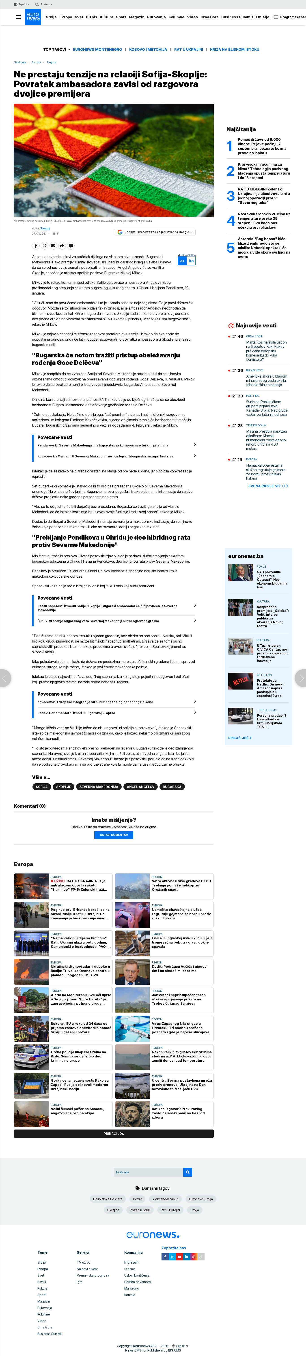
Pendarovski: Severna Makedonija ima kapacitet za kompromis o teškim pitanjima (102, 445)
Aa (182, 261)
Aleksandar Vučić (165, 1199)
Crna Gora (209, 17)
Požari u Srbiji (140, 1210)
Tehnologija (256, 425)
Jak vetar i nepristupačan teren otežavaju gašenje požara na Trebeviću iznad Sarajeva (179, 999)
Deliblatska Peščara (107, 1199)
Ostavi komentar (114, 835)
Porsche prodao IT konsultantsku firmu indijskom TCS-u (272, 721)
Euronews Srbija (201, 1199)
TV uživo (83, 1262)
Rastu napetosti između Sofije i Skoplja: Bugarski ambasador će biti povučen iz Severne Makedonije (107, 608)
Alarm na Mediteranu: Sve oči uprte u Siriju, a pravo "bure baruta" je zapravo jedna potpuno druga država (81, 999)
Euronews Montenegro (97, 49)
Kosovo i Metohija (148, 49)
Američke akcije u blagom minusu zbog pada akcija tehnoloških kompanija (266, 380)
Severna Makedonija (99, 787)
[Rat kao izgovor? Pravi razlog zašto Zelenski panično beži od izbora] (132, 1114)
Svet (79, 17)
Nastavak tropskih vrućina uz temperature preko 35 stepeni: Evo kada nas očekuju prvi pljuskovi (264, 221)
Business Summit (237, 17)
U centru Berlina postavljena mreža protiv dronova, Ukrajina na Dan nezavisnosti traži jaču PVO (182, 1084)
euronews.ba (246, 556)
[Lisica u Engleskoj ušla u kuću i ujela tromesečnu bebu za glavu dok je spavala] (132, 943)
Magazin (136, 17)
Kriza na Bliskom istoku (234, 49)
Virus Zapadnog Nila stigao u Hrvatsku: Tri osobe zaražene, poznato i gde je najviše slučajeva (180, 1027)
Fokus (261, 566)
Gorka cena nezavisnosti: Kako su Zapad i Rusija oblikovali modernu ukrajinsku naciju (80, 1084)
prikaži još (114, 1134)
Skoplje (63, 787)
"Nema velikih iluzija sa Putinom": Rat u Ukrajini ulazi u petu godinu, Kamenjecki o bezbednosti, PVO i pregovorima (79, 942)
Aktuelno (264, 675)
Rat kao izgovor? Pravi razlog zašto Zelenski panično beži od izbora (178, 1113)
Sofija (42, 787)
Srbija (51, 17)
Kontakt (129, 1295)
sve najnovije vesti (266, 486)
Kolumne (176, 17)
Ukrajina (113, 1210)
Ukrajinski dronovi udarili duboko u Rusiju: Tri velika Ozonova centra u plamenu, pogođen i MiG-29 (80, 970)
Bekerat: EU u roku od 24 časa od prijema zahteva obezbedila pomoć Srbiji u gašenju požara (81, 1027)
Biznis (91, 17)
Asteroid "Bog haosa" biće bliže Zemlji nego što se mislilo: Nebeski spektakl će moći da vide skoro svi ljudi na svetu (264, 248)
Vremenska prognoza (93, 1275)
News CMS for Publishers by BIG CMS (153, 1350)
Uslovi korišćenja (136, 1275)
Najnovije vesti (87, 1269)
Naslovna (20, 62)
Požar (137, 1199)
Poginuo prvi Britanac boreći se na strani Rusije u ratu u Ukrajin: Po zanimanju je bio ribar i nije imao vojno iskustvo (80, 914)
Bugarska (172, 787)
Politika (252, 395)
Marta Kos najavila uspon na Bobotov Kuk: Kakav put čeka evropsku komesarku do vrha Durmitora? (266, 351)
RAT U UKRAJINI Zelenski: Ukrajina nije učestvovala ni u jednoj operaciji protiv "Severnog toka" (264, 196)
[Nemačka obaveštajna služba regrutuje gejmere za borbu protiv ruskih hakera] (132, 915)
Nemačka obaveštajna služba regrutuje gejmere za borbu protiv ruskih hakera (181, 914)
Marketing (131, 1288)
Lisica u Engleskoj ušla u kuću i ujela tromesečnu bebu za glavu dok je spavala (182, 942)
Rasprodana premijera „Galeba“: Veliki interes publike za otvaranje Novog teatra (273, 616)
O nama (130, 1269)
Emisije (262, 17)
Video (192, 17)
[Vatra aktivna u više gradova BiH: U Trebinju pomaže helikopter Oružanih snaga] (132, 886)
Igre (80, 1282)
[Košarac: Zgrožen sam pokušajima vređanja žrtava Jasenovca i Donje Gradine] (300, 678)
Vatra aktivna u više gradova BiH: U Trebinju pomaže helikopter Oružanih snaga (181, 885)
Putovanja (156, 17)
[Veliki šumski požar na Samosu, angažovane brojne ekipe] (31, 1114)
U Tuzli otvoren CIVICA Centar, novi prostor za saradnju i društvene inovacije (273, 653)
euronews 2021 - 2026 (151, 1346)
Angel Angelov (140, 787)
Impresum (131, 1262)
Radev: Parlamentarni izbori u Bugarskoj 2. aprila (76, 713)
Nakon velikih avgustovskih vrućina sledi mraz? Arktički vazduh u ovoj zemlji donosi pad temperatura (182, 1056)
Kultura (106, 17)
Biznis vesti (254, 370)
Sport (121, 17)
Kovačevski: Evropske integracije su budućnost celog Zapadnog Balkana (95, 702)
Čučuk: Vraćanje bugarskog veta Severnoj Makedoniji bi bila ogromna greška (98, 621)
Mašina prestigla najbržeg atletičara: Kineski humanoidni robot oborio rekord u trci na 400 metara (266, 440)
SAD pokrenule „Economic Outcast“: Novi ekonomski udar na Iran (272, 579)
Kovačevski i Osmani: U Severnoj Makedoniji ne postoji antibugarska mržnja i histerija (105, 456)
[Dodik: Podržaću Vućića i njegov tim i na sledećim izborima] (132, 972)
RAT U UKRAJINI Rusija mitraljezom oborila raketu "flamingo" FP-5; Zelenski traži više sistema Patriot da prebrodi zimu (78, 885)
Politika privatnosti (137, 1282)
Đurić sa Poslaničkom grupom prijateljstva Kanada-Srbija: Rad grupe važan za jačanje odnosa (267, 408)
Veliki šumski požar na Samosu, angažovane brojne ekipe (77, 1111)
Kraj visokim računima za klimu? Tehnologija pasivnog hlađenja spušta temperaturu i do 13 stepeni (264, 171)
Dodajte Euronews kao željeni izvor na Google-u (158, 232)
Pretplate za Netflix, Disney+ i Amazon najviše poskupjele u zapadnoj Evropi (270, 688)
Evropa (65, 17)
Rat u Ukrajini (188, 49)
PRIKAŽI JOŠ (238, 738)
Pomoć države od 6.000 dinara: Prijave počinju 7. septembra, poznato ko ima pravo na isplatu (262, 146)
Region (51, 62)
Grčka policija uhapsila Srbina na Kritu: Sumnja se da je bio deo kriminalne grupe (78, 1056)
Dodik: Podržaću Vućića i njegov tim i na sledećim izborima (179, 968)
